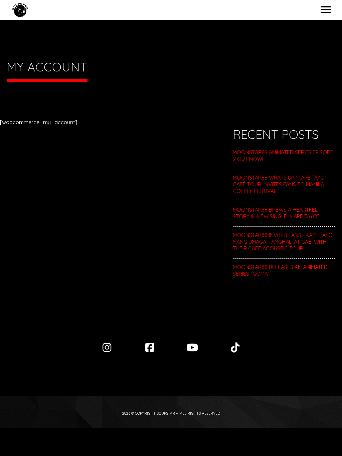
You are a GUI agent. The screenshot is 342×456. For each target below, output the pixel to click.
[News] (235, 347)
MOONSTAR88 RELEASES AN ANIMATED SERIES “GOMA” (280, 270)
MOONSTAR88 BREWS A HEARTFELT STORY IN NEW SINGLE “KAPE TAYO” (276, 213)
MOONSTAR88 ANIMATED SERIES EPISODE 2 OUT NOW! (283, 155)
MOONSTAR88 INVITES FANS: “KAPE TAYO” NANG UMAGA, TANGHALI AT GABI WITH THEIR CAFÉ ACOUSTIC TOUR (283, 242)
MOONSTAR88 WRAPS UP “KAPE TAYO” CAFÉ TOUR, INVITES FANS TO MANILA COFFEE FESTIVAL (279, 184)
